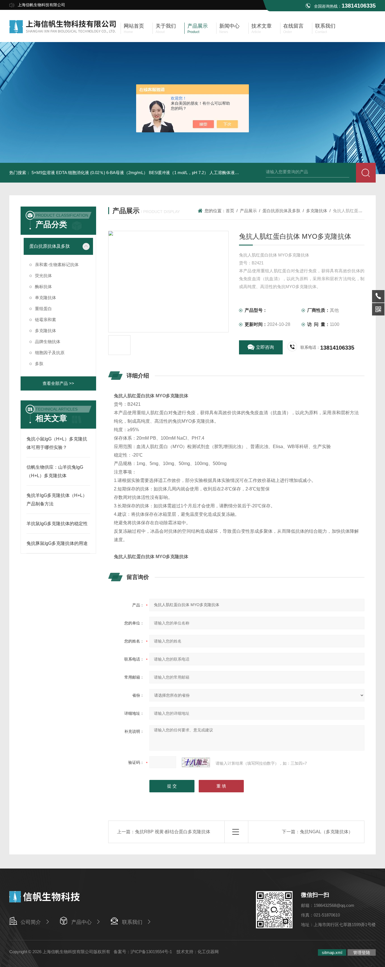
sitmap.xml (332, 952)
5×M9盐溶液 (43, 172)
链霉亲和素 (45, 319)
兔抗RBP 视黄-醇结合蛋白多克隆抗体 (172, 831)
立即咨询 (265, 347)
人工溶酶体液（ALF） (230, 172)
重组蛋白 (43, 308)
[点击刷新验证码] (196, 762)
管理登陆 (361, 952)
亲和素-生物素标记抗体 (57, 264)
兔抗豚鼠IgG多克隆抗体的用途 (57, 543)
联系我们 (132, 922)
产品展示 (248, 210)
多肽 (39, 363)
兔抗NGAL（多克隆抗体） (326, 831)
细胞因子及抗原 (50, 352)
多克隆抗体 (45, 330)
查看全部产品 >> (58, 383)
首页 (230, 210)
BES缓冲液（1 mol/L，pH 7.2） (178, 172)
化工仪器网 (208, 951)
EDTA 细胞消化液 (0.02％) (80, 172)
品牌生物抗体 (47, 341)
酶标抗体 (43, 286)
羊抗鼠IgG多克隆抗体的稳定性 (57, 523)
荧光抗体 (43, 275)
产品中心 (81, 922)
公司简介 (31, 922)
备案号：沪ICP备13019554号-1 (143, 951)
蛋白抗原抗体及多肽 (49, 246)
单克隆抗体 (45, 297)
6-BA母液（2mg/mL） (127, 172)
